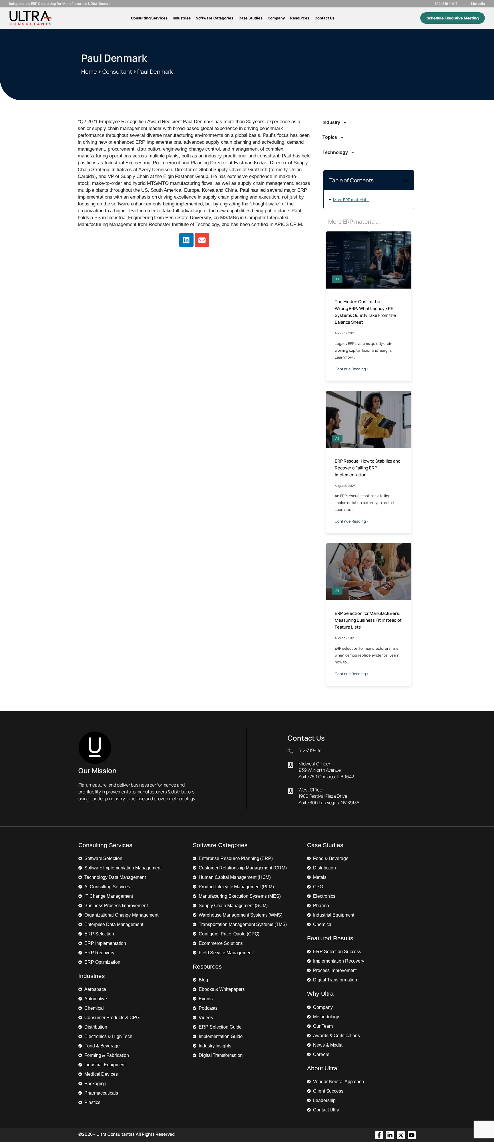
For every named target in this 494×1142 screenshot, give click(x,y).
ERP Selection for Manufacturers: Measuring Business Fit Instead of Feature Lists (368, 620)
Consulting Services (149, 18)
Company (276, 18)
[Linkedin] (186, 240)
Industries (182, 18)
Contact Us (324, 18)
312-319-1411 (446, 3)
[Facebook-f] (379, 1135)
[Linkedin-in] (390, 1135)
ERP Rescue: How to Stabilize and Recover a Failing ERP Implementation (368, 468)
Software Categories (214, 18)
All (337, 279)
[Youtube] (412, 1135)
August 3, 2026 (345, 333)
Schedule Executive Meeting (453, 18)
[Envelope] (202, 240)
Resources (299, 18)
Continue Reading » (351, 368)
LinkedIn (478, 3)
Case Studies (250, 18)
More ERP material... (351, 199)
